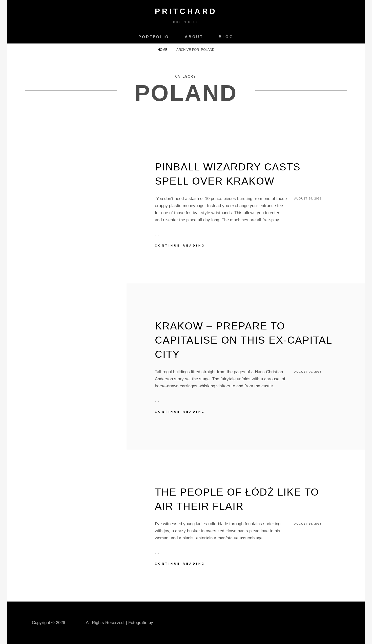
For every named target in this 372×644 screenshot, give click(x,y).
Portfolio (153, 37)
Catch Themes (168, 622)
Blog (226, 37)
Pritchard (186, 11)
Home (163, 50)
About (194, 37)
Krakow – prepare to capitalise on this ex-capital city (243, 340)
